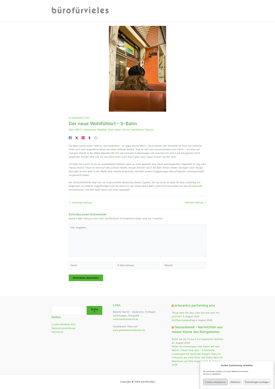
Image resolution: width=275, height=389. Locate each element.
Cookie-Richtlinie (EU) (64, 324)
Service (126, 129)
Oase (111, 129)
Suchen (94, 310)
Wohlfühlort (137, 129)
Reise (118, 129)
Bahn (71, 129)
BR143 (78, 129)
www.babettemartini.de (125, 319)
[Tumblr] (89, 137)
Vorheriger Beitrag (80, 202)
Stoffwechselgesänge (183, 320)
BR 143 (115, 153)
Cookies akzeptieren (215, 382)
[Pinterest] (83, 137)
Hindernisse (89, 129)
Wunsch (149, 129)
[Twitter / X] (76, 137)
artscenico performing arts (195, 305)
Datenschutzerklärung (63, 328)
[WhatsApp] (96, 137)
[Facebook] (70, 137)
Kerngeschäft (195, 185)
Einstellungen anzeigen (257, 382)
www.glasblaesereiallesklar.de (129, 330)
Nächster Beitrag (195, 202)
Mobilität (102, 129)
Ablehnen (235, 382)
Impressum (57, 331)
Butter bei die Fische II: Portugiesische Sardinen (197, 339)
